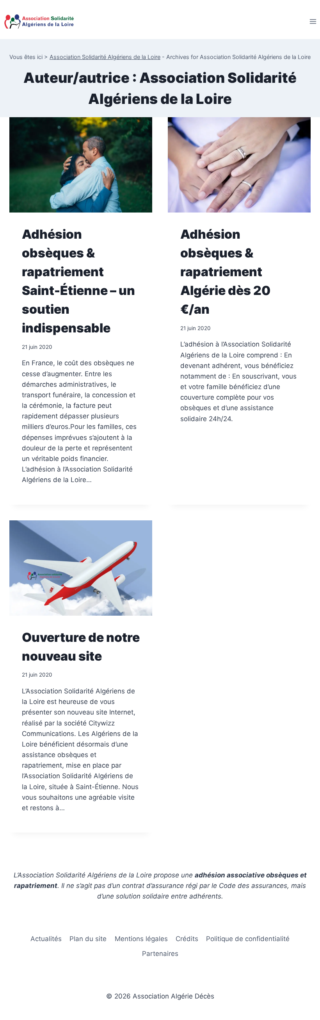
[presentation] (80, 165)
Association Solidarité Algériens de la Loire (105, 57)
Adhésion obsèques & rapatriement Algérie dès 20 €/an (225, 272)
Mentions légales (141, 939)
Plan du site (88, 939)
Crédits (187, 939)
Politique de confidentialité (248, 939)
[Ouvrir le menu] (313, 21)
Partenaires (160, 953)
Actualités (46, 939)
